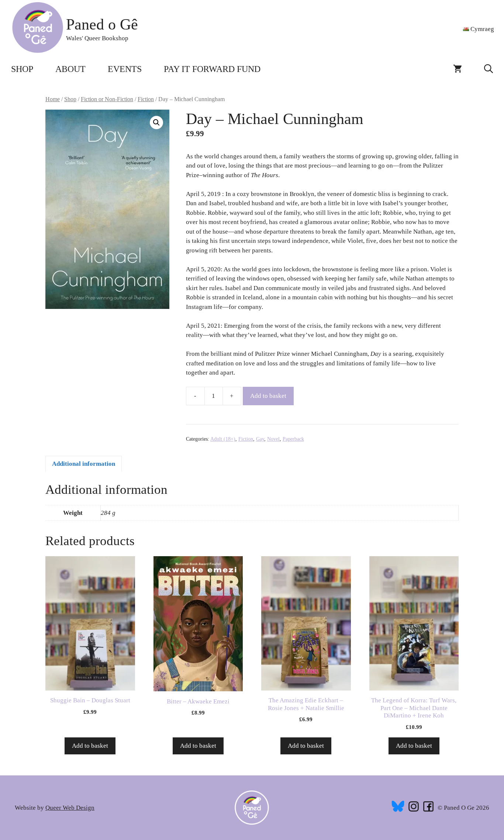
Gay (260, 439)
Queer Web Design (69, 807)
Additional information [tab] (83, 463)
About (70, 69)
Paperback (293, 439)
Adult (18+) (222, 439)
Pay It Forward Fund (212, 69)
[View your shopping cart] (457, 69)
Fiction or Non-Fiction (107, 99)
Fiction (146, 99)
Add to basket (268, 395)
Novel (273, 439)
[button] (488, 69)
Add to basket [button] (90, 745)
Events (125, 69)
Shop (22, 69)
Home (52, 99)
